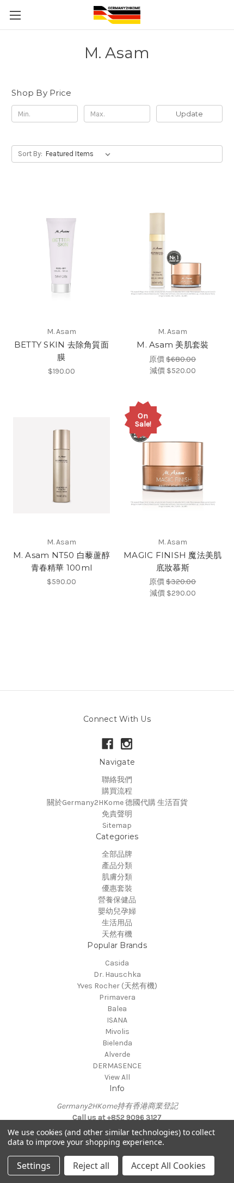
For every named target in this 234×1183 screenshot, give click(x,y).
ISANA (117, 1020)
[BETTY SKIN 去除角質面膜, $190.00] (61, 254)
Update (189, 113)
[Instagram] (126, 744)
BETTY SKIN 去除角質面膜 (61, 350)
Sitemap (117, 825)
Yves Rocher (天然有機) (117, 985)
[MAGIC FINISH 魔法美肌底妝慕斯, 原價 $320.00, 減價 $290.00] (173, 465)
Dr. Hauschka (117, 974)
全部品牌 (117, 854)
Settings (34, 1166)
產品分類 (117, 865)
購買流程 (117, 791)
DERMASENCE (117, 1065)
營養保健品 (117, 900)
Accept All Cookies (168, 1166)
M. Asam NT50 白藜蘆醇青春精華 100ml (61, 561)
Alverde (117, 1054)
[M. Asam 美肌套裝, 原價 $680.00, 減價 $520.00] (173, 254)
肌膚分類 (117, 877)
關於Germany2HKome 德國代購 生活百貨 (117, 802)
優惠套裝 (117, 888)
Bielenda (117, 1043)
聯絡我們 (117, 779)
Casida (117, 963)
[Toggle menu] (15, 15)
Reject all (91, 1166)
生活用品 (117, 922)
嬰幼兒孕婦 (117, 911)
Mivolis (117, 1031)
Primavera (117, 997)
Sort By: (30, 154)
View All (117, 1077)
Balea (117, 1008)
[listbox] (80, 154)
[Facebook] (107, 744)
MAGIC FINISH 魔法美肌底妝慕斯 (172, 561)
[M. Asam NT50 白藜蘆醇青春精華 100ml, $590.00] (61, 465)
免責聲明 (117, 814)
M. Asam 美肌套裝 (172, 344)
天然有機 (117, 934)
